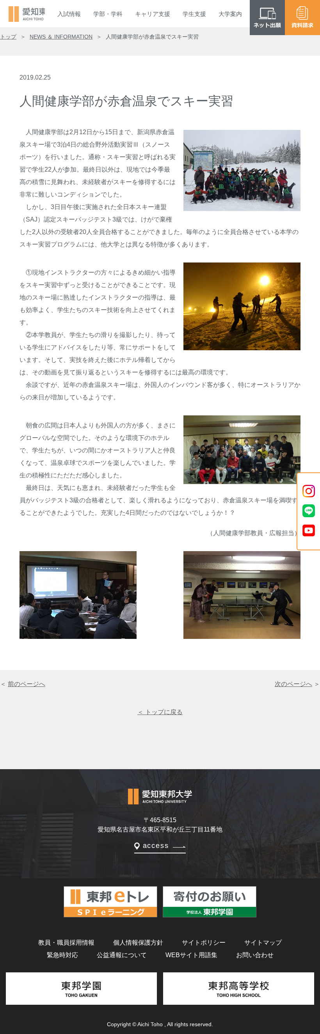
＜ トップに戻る (160, 712)
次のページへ (293, 684)
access (156, 846)
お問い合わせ (255, 955)
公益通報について (122, 955)
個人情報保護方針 (138, 942)
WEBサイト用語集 (191, 955)
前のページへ (26, 684)
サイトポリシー (204, 942)
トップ (8, 37)
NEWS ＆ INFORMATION (61, 37)
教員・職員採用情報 (66, 942)
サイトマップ (263, 942)
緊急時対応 (62, 955)
